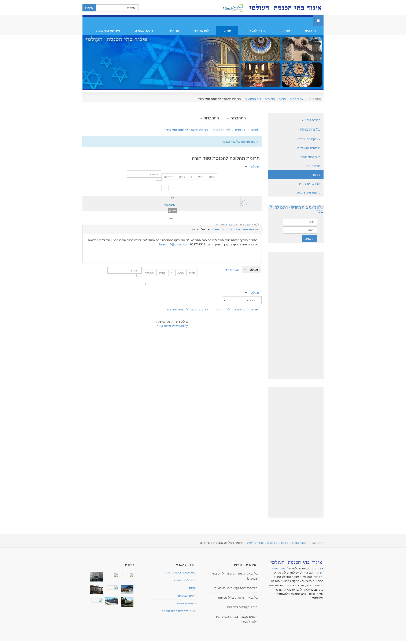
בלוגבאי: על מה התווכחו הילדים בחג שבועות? (235, 575)
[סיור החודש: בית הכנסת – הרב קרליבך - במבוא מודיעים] (126, 602)
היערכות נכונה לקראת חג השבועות (236, 588)
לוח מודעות (201, 30)
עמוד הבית (296, 99)
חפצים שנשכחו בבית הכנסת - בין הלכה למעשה (237, 619)
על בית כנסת (310, 129)
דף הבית (310, 30)
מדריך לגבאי (257, 30)
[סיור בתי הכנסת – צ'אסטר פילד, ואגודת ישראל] (111, 601)
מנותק (172, 210)
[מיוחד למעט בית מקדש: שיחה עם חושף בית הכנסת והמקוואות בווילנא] (111, 574)
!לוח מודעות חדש (309, 183)
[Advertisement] (296, 315)
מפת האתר (313, 165)
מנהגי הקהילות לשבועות (242, 607)
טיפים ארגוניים (186, 603)
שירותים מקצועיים (308, 148)
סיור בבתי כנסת (310, 157)
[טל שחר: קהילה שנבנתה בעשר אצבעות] (95, 589)
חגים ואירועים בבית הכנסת (179, 611)
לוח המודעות (253, 99)
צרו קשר (173, 30)
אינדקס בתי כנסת (108, 30)
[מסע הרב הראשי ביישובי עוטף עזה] (126, 574)
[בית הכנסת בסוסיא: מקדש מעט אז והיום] (126, 589)
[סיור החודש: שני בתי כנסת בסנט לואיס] (95, 599)
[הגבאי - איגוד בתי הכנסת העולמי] (285, 7)
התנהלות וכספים (185, 580)
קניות (192, 588)
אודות (286, 30)
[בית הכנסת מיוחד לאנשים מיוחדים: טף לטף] (111, 587)
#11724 (228, 224)
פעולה (254, 269)
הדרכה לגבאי (312, 120)
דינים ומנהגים (144, 30)
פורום (227, 30)
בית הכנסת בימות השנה (180, 572)
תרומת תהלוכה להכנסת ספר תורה (235, 229)
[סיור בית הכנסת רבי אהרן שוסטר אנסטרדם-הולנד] (95, 576)
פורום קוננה (163, 326)
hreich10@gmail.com (174, 244)
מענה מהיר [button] (232, 269)
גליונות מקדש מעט (308, 192)
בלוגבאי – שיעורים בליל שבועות (238, 597)
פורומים (270, 99)
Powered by (180, 326)
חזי (216, 224)
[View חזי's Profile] (244, 204)
